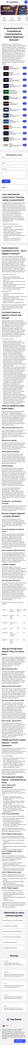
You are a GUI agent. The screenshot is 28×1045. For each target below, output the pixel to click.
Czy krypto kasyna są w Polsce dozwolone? (13, 920)
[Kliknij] (25, 68)
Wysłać (6, 181)
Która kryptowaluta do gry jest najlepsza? (13, 931)
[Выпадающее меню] (26, 2)
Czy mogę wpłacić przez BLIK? (10, 948)
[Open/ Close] (25, 187)
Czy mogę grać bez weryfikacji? (10, 926)
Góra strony (19, 1041)
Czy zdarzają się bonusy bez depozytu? (12, 937)
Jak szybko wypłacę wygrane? (10, 942)
